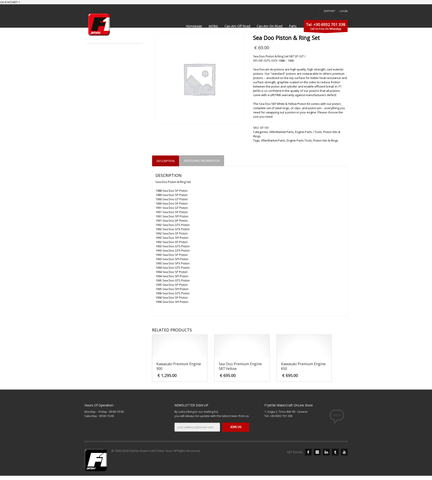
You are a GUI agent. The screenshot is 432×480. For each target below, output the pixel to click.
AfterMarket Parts (281, 132)
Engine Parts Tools (299, 140)
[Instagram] (317, 452)
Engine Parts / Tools (308, 132)
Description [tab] (166, 161)
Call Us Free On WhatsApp (325, 26)
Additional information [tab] (202, 161)
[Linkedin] (326, 452)
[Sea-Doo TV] (344, 452)
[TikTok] (335, 452)
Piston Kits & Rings (325, 140)
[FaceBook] (308, 452)
